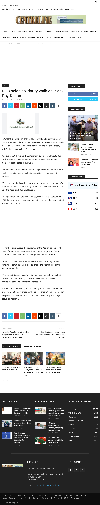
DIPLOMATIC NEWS (61, 31)
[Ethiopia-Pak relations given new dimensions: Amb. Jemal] (7, 423)
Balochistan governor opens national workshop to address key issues (50, 335)
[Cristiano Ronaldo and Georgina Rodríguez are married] (73, 162)
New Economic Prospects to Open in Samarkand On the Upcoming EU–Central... (22, 437)
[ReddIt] (34, 105)
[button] (96, 2)
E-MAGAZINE (22, 31)
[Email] (40, 105)
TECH (79, 37)
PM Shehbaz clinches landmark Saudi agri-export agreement (54, 369)
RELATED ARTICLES (11, 347)
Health (93, 31)
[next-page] (7, 380)
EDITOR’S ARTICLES (35, 31)
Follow (93, 99)
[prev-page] (3, 380)
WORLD (23, 37)
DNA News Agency (42, 9)
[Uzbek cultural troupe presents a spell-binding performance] (83, 128)
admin (6, 100)
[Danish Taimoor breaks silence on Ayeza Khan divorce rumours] (73, 147)
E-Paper (12, 31)
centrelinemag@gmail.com (48, 485)
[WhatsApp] (22, 105)
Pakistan (6, 37)
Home (5, 31)
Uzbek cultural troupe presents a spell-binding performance (81, 135)
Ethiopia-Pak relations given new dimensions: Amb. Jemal (22, 423)
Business (31, 37)
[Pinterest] (16, 105)
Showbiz (40, 37)
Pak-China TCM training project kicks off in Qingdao (55, 440)
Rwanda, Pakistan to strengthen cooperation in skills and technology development (15, 335)
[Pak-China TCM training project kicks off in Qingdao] (40, 440)
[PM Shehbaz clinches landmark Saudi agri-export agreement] (55, 358)
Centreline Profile (57, 9)
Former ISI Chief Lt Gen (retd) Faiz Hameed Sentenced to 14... (22, 410)
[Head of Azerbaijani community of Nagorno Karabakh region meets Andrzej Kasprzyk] (40, 410)
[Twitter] (10, 105)
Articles (84, 31)
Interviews (74, 31)
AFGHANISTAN (58, 37)
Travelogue (70, 37)
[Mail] (76, 470)
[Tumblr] (52, 105)
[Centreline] (50, 19)
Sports (15, 37)
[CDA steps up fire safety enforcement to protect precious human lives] (33, 358)
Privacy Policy (70, 9)
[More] (58, 105)
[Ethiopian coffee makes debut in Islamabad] (11, 358)
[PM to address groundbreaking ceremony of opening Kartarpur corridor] (40, 425)
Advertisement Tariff (8, 9)
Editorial (48, 31)
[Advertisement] (50, 65)
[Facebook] (4, 105)
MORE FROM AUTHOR (32, 347)
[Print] (46, 105)
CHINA (48, 37)
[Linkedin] (28, 105)
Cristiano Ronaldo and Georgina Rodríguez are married (89, 162)
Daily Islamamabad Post (26, 9)
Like (94, 94)
